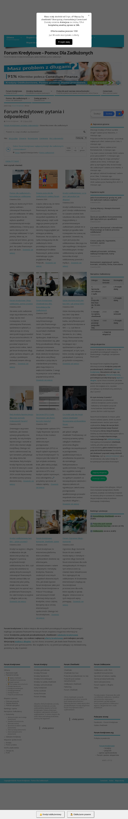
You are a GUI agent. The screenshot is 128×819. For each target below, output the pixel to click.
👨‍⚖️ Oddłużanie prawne (80, 814)
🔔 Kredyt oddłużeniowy (50, 814)
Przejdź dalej (64, 42)
